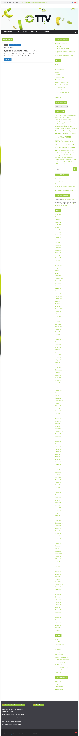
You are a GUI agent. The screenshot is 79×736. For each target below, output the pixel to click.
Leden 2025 (58, 263)
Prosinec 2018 (58, 449)
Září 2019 (57, 426)
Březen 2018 (58, 472)
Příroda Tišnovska (59, 79)
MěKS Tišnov (60, 137)
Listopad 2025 (58, 237)
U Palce (71, 157)
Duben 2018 (58, 469)
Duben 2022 (58, 347)
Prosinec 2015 (58, 541)
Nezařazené (58, 74)
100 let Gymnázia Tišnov (68, 199)
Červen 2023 (58, 311)
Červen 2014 (58, 587)
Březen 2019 (58, 441)
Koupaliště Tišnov (63, 128)
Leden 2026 (58, 232)
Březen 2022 (58, 349)
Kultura (69, 128)
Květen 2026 (58, 222)
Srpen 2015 (58, 551)
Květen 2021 (58, 375)
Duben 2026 (58, 224)
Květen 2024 (58, 283)
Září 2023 (57, 303)
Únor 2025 (57, 260)
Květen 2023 (58, 314)
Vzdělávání (57, 159)
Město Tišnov (39, 705)
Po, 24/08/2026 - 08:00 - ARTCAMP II (11, 724)
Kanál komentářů (59, 686)
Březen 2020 (58, 411)
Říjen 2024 (57, 270)
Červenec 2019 (59, 431)
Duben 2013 (58, 615)
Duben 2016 (58, 530)
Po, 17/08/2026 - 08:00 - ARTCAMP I (11, 721)
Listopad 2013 (58, 604)
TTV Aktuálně (58, 90)
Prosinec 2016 (58, 510)
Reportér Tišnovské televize (62, 82)
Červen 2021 (58, 372)
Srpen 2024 (58, 275)
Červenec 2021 (59, 370)
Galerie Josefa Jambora (63, 117)
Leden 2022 (58, 354)
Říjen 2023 (57, 301)
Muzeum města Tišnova (63, 133)
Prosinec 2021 (58, 357)
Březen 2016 (58, 533)
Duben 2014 (58, 592)
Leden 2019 (58, 446)
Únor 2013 (57, 620)
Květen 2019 (58, 436)
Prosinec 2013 (58, 602)
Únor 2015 (57, 566)
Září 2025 (57, 242)
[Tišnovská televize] (39, 9)
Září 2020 (57, 395)
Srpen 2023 (58, 306)
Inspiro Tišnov (58, 122)
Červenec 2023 (59, 309)
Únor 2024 (57, 291)
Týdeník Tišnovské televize (14, 45)
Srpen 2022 (58, 337)
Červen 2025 (58, 250)
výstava (62, 159)
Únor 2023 (57, 321)
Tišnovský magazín (60, 87)
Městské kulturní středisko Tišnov (14, 705)
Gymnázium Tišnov (60, 120)
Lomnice (60, 131)
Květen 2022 (58, 344)
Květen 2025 (58, 252)
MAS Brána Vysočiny (69, 131)
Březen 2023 (58, 319)
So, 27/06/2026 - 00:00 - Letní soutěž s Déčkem (14, 718)
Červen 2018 (58, 464)
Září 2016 (57, 518)
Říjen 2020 (57, 393)
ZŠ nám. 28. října (65, 161)
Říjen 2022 (57, 332)
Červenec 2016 (59, 523)
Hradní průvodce (59, 69)
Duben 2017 (58, 500)
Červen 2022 (58, 342)
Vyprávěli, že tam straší (61, 43)
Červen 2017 (58, 495)
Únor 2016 (57, 536)
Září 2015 (57, 548)
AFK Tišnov (58, 115)
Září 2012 (57, 630)
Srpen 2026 (58, 214)
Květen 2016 (58, 528)
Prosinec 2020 (58, 388)
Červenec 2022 (59, 339)
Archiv (32, 32)
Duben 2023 (58, 316)
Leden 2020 (58, 416)
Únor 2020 (57, 413)
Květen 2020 (58, 405)
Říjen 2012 (57, 627)
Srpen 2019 (58, 428)
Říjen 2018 (57, 454)
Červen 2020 (58, 403)
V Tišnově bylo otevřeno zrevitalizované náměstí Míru (34, 2)
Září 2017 (57, 487)
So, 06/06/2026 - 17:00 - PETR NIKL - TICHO (13, 714)
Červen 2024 (58, 281)
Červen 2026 (58, 219)
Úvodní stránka (8, 32)
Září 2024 (57, 273)
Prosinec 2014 (58, 571)
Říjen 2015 (57, 546)
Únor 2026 (57, 229)
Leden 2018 (58, 477)
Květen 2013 (58, 612)
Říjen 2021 (57, 362)
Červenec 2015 (59, 553)
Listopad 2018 (58, 451)
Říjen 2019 (57, 423)
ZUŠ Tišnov (67, 159)
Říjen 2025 (57, 240)
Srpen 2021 (58, 367)
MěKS (74, 133)
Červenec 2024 (59, 278)
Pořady (25, 32)
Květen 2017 (58, 497)
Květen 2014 (58, 589)
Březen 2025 (58, 258)
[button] (20, 32)
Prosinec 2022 (58, 326)
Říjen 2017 (57, 485)
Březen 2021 (58, 380)
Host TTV (57, 67)
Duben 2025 (58, 255)
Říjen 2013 (57, 607)
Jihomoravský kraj (69, 124)
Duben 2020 (58, 408)
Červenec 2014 (59, 584)
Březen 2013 (58, 617)
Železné (63, 163)
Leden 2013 (58, 622)
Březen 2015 (58, 564)
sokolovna (73, 155)
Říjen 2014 (57, 576)
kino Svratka (68, 126)
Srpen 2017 (58, 490)
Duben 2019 (58, 439)
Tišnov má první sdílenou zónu (63, 48)
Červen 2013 (58, 610)
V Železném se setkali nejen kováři (64, 55)
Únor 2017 (57, 505)
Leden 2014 (58, 599)
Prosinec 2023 (58, 296)
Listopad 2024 (58, 268)
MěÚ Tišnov (59, 150)
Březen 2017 (58, 502)
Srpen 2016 (58, 520)
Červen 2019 (58, 434)
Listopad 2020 (58, 390)
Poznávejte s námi (59, 77)
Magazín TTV (58, 72)
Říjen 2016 (57, 515)
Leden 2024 (58, 293)
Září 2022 (57, 334)
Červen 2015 (58, 556)
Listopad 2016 (58, 513)
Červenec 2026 (59, 217)
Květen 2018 (58, 467)
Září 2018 (57, 457)
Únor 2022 (57, 352)
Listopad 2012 (58, 625)
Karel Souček (61, 126)
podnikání (61, 155)
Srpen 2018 (58, 459)
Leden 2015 (58, 569)
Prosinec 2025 (58, 235)
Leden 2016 (58, 538)
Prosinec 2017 (58, 479)
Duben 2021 (58, 377)
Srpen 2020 (58, 398)
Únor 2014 (57, 597)
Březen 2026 (58, 227)
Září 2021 (57, 365)
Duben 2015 (58, 561)
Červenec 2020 (59, 400)
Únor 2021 (57, 383)
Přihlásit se (58, 681)
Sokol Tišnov (57, 157)
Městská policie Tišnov (63, 144)
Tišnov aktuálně (59, 46)
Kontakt (46, 32)
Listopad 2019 (58, 421)
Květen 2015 (58, 559)
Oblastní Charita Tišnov (62, 152)
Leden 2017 (58, 508)
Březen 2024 (58, 288)
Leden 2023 (58, 324)
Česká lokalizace (59, 689)
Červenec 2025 (59, 247)
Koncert (57, 128)
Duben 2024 (58, 286)
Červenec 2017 (59, 492)
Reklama (38, 32)
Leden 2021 (58, 385)
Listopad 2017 (58, 482)
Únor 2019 (57, 444)
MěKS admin (14, 47)
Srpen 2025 (58, 245)
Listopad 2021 (58, 360)
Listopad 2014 (58, 574)
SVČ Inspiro (63, 157)
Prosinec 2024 (58, 265)
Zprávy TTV (58, 97)
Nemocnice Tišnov (67, 150)
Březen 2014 (58, 594)
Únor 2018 (57, 474)
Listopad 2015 (58, 543)
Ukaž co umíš (58, 95)
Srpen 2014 (58, 581)
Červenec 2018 (59, 462)
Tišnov (68, 157)
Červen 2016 (58, 525)
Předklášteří (67, 155)
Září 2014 (57, 579)
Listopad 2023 (58, 298)
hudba (72, 120)
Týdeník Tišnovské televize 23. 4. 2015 (20, 50)
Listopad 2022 (58, 329)
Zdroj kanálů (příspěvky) (61, 684)
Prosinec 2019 (58, 418)
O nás (17, 32)
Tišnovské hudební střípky (62, 85)
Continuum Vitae (65, 115)
